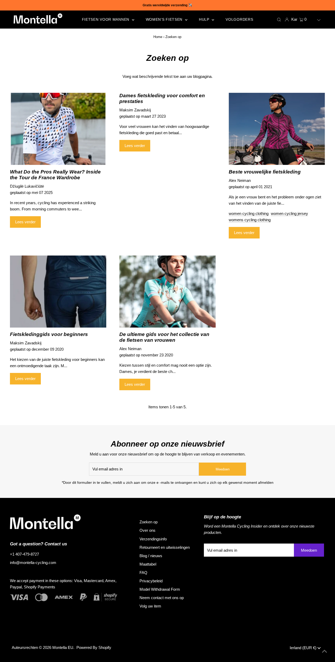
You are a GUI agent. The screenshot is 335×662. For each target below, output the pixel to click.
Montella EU (62, 647)
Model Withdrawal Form (159, 589)
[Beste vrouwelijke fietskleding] (277, 129)
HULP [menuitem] (205, 19)
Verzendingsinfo (153, 539)
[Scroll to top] (324, 651)
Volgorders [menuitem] (239, 19)
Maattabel (147, 564)
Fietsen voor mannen (106, 19)
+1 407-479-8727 (24, 554)
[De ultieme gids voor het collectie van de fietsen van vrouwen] (167, 292)
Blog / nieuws (150, 556)
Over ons (147, 530)
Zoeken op (148, 522)
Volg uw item (150, 606)
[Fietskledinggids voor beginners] (58, 292)
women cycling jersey (289, 213)
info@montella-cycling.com (33, 562)
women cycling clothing (249, 213)
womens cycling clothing (250, 220)
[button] (315, 19)
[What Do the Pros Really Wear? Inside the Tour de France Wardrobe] (58, 129)
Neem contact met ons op (161, 597)
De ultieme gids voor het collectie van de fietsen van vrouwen (164, 337)
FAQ (143, 572)
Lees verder (25, 222)
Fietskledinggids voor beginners (49, 334)
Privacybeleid (151, 581)
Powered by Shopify (93, 647)
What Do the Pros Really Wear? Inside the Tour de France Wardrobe (55, 174)
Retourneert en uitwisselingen (164, 547)
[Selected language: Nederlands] (315, 19)
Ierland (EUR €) (303, 647)
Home (157, 37)
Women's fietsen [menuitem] (165, 19)
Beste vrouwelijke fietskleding (265, 172)
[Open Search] (279, 19)
